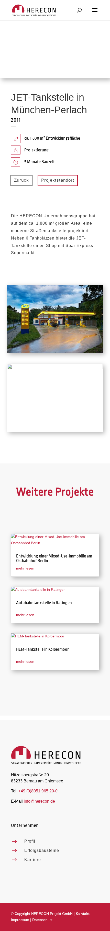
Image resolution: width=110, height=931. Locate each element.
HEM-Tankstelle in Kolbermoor (42, 649)
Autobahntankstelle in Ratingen (44, 602)
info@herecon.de (39, 801)
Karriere (32, 859)
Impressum (20, 920)
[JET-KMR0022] (55, 353)
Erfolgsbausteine (41, 850)
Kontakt (83, 914)
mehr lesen (25, 568)
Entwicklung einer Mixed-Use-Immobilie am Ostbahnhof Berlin (54, 558)
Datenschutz (42, 920)
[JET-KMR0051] (55, 432)
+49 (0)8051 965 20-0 (38, 791)
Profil (29, 841)
